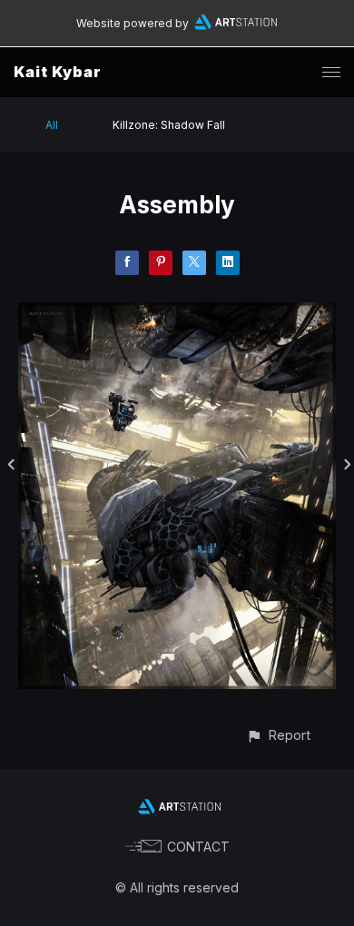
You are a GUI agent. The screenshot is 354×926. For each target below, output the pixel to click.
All (51, 125)
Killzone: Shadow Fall (169, 125)
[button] (278, 735)
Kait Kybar (58, 72)
